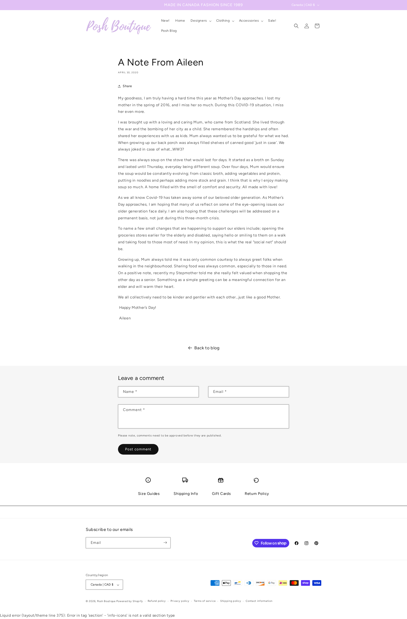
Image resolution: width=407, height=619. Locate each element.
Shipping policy (230, 601)
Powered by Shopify (129, 601)
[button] (200, 21)
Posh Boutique (106, 601)
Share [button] (127, 86)
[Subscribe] (165, 542)
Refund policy (157, 601)
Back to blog (207, 347)
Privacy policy (180, 601)
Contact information (259, 601)
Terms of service (205, 601)
